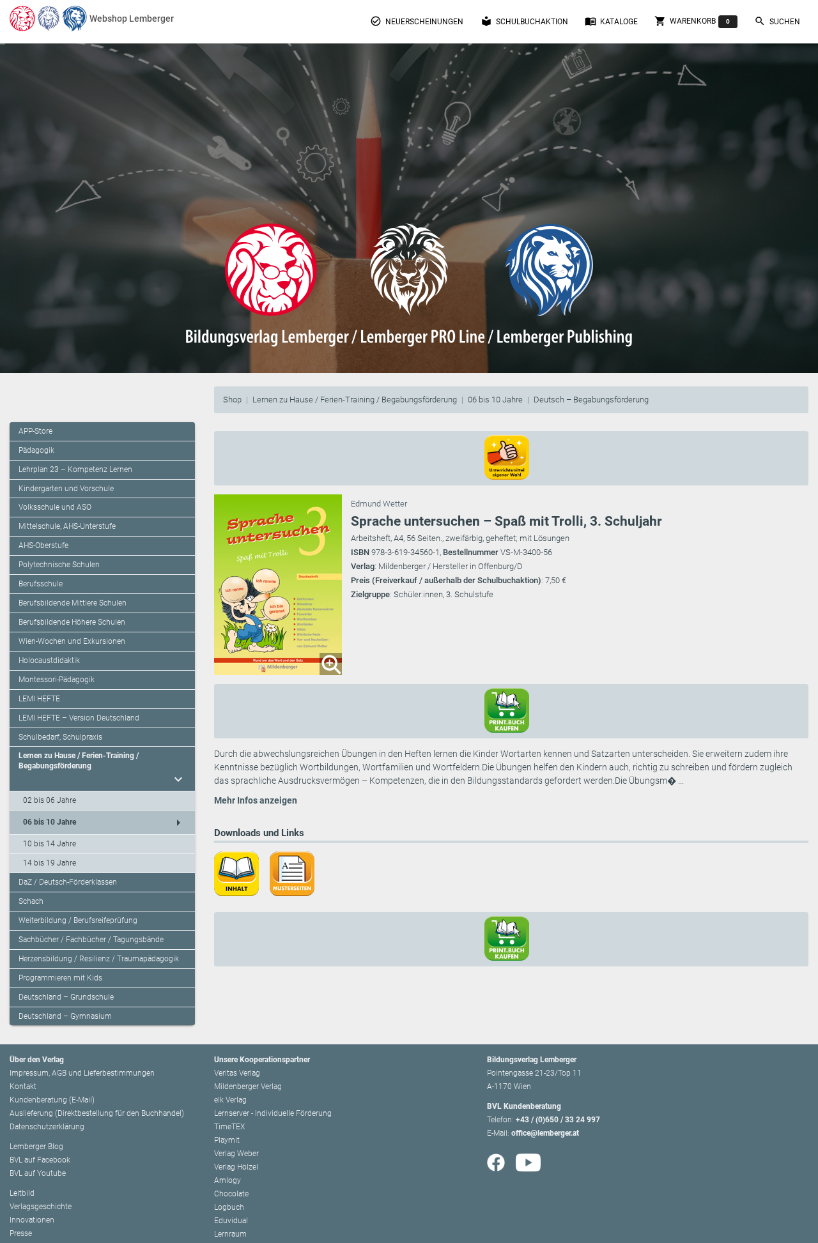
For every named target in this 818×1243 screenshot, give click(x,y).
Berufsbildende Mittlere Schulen (73, 603)
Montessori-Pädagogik (57, 679)
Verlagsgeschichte (41, 1206)
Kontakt (23, 1086)
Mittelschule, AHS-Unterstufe (67, 526)
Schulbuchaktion (524, 21)
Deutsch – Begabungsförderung (591, 399)
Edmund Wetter (379, 503)
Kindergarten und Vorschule (66, 488)
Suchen (777, 21)
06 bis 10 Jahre (495, 399)
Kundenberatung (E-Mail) (52, 1099)
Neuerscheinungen (416, 21)
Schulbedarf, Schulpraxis (60, 737)
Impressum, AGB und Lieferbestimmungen (82, 1073)
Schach (31, 901)
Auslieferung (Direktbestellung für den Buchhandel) (97, 1113)
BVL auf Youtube (38, 1173)
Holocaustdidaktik (49, 660)
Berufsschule (41, 583)
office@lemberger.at (545, 1133)
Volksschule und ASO (55, 507)
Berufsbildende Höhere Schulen (72, 622)
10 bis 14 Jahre (49, 843)
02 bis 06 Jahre (49, 800)
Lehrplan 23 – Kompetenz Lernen (75, 469)
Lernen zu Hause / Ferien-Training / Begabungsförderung (354, 399)
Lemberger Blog (36, 1146)
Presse (21, 1233)
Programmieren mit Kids (60, 977)
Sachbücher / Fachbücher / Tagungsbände (91, 939)
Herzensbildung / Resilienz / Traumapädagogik (99, 958)
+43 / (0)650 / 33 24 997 (558, 1119)
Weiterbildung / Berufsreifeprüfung (78, 920)
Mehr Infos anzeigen (255, 800)
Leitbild (22, 1193)
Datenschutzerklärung (47, 1126)
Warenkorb (692, 21)
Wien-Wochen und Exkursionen (72, 641)
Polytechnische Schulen (59, 564)
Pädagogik (36, 450)
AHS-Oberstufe (43, 545)
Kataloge (611, 21)
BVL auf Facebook (40, 1159)
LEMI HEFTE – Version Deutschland (79, 717)
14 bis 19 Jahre (49, 862)
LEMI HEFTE (39, 698)
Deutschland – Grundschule (66, 997)
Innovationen (32, 1220)
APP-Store (35, 431)
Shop (232, 399)
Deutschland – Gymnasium (65, 1016)
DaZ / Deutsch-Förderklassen (68, 882)
